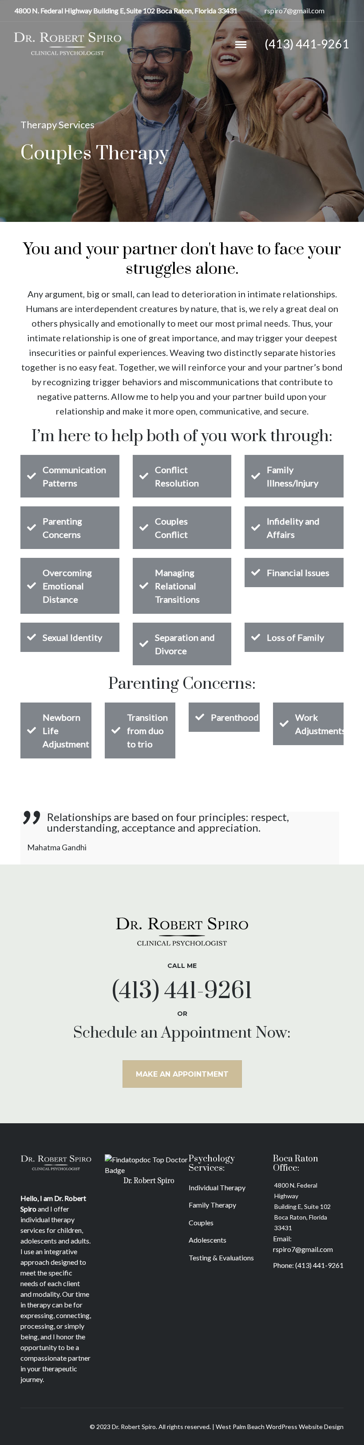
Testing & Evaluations (221, 1257)
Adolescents (207, 1240)
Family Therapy (212, 1204)
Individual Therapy (217, 1187)
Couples (201, 1222)
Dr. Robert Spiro (148, 1180)
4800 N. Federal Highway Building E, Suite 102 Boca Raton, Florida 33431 (302, 1206)
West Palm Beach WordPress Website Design (280, 1426)
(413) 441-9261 (319, 1265)
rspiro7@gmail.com (294, 10)
